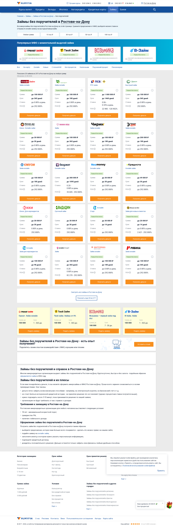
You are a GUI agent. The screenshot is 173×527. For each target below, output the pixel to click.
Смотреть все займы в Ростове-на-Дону (86, 292)
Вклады (52, 9)
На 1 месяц (56, 465)
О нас (37, 518)
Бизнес (19, 461)
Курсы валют (25, 9)
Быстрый (90, 461)
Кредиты (40, 9)
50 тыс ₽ (88, 34)
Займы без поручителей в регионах (100, 491)
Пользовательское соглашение (79, 518)
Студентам (21, 475)
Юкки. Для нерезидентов (29, 211)
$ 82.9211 (118, 3)
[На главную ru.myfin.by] (24, 518)
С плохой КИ (56, 67)
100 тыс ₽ (108, 34)
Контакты (55, 518)
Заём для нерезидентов (29, 251)
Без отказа (56, 502)
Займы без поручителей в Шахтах (99, 498)
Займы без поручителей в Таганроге (100, 495)
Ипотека (63, 9)
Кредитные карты (97, 9)
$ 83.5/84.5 (86, 3)
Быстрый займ (131, 85)
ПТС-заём (94, 85)
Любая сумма (28, 34)
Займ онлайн (25, 85)
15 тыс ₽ (49, 34)
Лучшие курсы (74, 3)
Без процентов (70, 67)
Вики (63, 518)
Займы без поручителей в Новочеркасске (102, 505)
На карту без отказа (129, 475)
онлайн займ (43, 433)
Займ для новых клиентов (135, 211)
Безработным (22, 468)
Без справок (56, 495)
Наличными (84, 67)
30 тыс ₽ (69, 34)
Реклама (45, 518)
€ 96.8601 (129, 3)
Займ (57, 128)
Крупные (20, 488)
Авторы (98, 518)
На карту (26, 67)
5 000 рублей (22, 495)
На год (54, 471)
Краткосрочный (58, 475)
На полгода (56, 468)
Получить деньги (33, 115)
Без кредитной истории (61, 492)
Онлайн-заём (60, 168)
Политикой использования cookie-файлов (139, 465)
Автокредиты (78, 9)
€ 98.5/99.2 (97, 3)
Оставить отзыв (144, 344)
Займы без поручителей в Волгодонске (101, 502)
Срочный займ (60, 211)
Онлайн (37, 67)
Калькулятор (57, 488)
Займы (113, 9)
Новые (45, 67)
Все (18, 67)
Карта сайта (108, 518)
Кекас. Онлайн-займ (27, 128)
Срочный (90, 465)
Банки (123, 9)
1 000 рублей (22, 492)
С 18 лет (20, 471)
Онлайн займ (130, 168)
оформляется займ (28, 376)
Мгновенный (91, 468)
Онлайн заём (95, 168)
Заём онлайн (24, 168)
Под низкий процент (100, 67)
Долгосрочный (57, 461)
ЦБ (112, 3)
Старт (92, 211)
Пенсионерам (117, 67)
